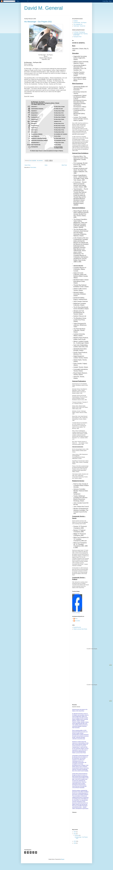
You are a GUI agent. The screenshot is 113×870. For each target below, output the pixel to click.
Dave (76, 618)
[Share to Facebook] (50, 160)
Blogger (62, 859)
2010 (75, 841)
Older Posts (64, 165)
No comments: (40, 160)
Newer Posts (27, 165)
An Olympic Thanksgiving (79, 32)
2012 (75, 833)
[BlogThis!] (47, 160)
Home (46, 165)
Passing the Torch (77, 36)
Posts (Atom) (33, 167)
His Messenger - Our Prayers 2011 (38, 22)
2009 (75, 843)
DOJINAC (75, 21)
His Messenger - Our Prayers (79, 22)
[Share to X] (49, 160)
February (77, 835)
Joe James (77, 620)
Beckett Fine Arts (77, 627)
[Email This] (45, 160)
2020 (75, 831)
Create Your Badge (76, 612)
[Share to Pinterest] (52, 160)
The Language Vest (77, 24)
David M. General (43, 8)
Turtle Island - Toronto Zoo (79, 26)
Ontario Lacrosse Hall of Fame (80, 629)
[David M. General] (77, 611)
